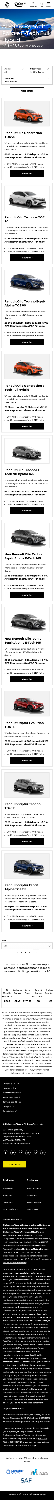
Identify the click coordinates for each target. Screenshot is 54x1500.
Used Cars (8, 1202)
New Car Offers (34, 1188)
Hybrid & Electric (10, 1209)
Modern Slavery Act (12, 1092)
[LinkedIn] (28, 1152)
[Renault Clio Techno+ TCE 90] (27, 198)
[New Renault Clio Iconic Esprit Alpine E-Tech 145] (27, 619)
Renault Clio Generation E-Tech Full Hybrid (25, 387)
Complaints (8, 1106)
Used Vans (32, 1195)
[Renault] (7, 4)
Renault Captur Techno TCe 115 (22, 806)
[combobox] (27, 945)
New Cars (7, 1195)
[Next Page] (36, 952)
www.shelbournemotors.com (16, 1143)
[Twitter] (13, 1152)
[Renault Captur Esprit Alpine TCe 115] (27, 866)
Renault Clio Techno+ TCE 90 (24, 219)
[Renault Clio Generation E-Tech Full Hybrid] (27, 366)
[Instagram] (35, 1152)
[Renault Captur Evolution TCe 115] (27, 703)
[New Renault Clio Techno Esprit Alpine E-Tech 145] (27, 535)
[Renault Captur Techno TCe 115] (27, 785)
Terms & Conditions (12, 1102)
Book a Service (34, 1202)
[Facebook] (5, 1152)
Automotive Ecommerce (34, 1494)
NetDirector (14, 1494)
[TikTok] (42, 1152)
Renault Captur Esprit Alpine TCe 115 (21, 887)
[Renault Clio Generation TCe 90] (27, 113)
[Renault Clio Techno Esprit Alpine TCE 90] (27, 282)
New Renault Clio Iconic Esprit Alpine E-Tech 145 (22, 640)
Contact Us (32, 1209)
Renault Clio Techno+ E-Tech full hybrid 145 (22, 472)
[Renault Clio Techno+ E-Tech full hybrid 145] (27, 450)
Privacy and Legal (11, 1097)
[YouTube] (20, 1152)
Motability (8, 1188)
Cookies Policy (9, 1088)
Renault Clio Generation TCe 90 (23, 135)
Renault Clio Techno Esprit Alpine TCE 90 (25, 303)
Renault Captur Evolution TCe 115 (24, 725)
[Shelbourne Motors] (20, 4)
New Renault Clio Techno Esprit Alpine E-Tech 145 (23, 556)
